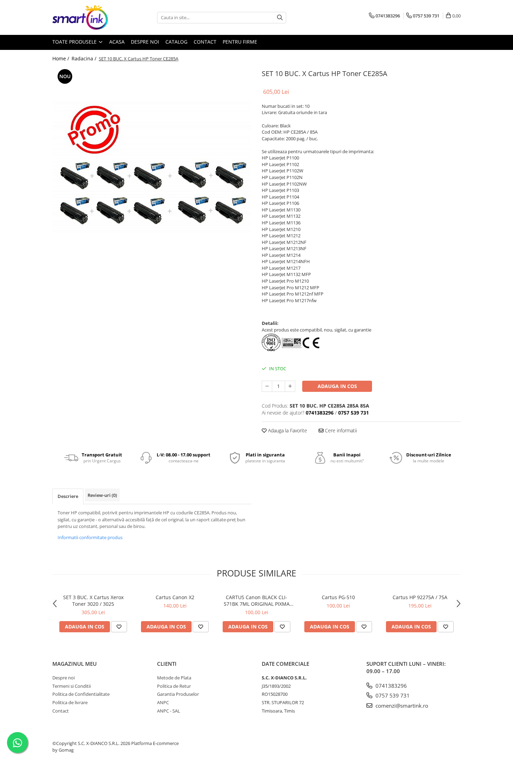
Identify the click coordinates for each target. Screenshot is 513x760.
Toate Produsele (75, 41)
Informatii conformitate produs (90, 537)
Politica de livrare (70, 702)
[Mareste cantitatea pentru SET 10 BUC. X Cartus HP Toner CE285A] (290, 386)
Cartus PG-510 (338, 597)
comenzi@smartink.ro (401, 705)
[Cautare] (280, 17)
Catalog (176, 41)
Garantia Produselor (178, 694)
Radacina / (85, 58)
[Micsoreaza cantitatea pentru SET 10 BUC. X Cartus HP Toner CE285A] (267, 386)
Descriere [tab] (68, 496)
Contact (205, 41)
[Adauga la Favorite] (119, 626)
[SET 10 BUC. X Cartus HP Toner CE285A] (151, 166)
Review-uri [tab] (102, 495)
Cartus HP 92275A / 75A (420, 597)
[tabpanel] (151, 166)
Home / (61, 58)
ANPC (163, 702)
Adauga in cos (337, 386)
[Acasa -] (87, 17)
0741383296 (390, 685)
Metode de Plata (174, 678)
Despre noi (145, 41)
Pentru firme (240, 41)
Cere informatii (340, 430)
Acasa (117, 41)
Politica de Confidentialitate (81, 694)
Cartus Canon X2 (175, 597)
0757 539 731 (392, 695)
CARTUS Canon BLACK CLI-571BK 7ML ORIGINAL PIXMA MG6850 (257, 600)
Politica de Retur (174, 686)
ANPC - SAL (168, 711)
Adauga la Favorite (287, 430)
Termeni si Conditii (71, 686)
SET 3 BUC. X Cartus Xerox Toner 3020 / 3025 (93, 600)
